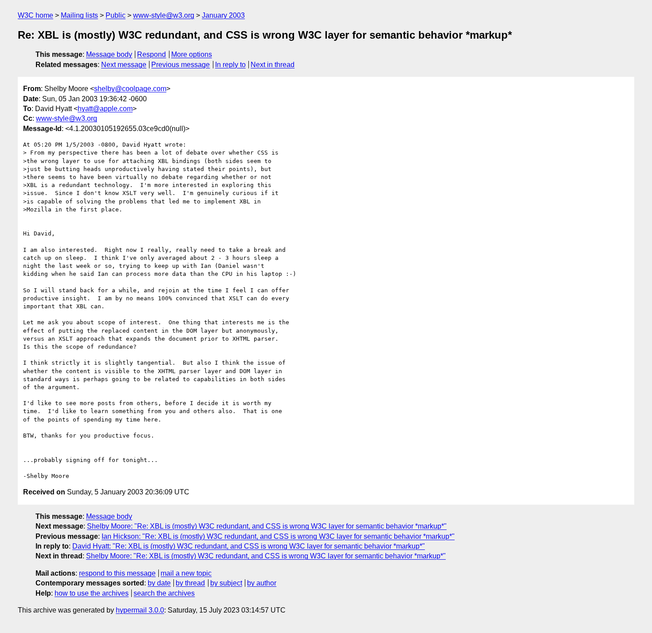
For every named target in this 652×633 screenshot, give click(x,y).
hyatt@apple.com (105, 108)
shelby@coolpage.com (130, 88)
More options (191, 54)
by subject (226, 583)
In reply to (230, 64)
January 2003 (223, 15)
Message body (109, 54)
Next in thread (273, 64)
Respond (151, 54)
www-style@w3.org (163, 15)
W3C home (35, 15)
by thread (190, 583)
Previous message (180, 64)
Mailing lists (79, 15)
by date (159, 583)
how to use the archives (92, 593)
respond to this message (117, 573)
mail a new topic (186, 573)
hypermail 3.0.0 (140, 610)
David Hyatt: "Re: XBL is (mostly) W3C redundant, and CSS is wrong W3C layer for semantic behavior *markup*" (248, 546)
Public (116, 15)
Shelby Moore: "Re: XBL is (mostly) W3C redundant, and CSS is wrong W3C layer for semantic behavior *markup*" (267, 526)
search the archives (164, 593)
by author (261, 583)
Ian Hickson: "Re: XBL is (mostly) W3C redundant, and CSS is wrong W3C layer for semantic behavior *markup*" (278, 536)
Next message (123, 64)
